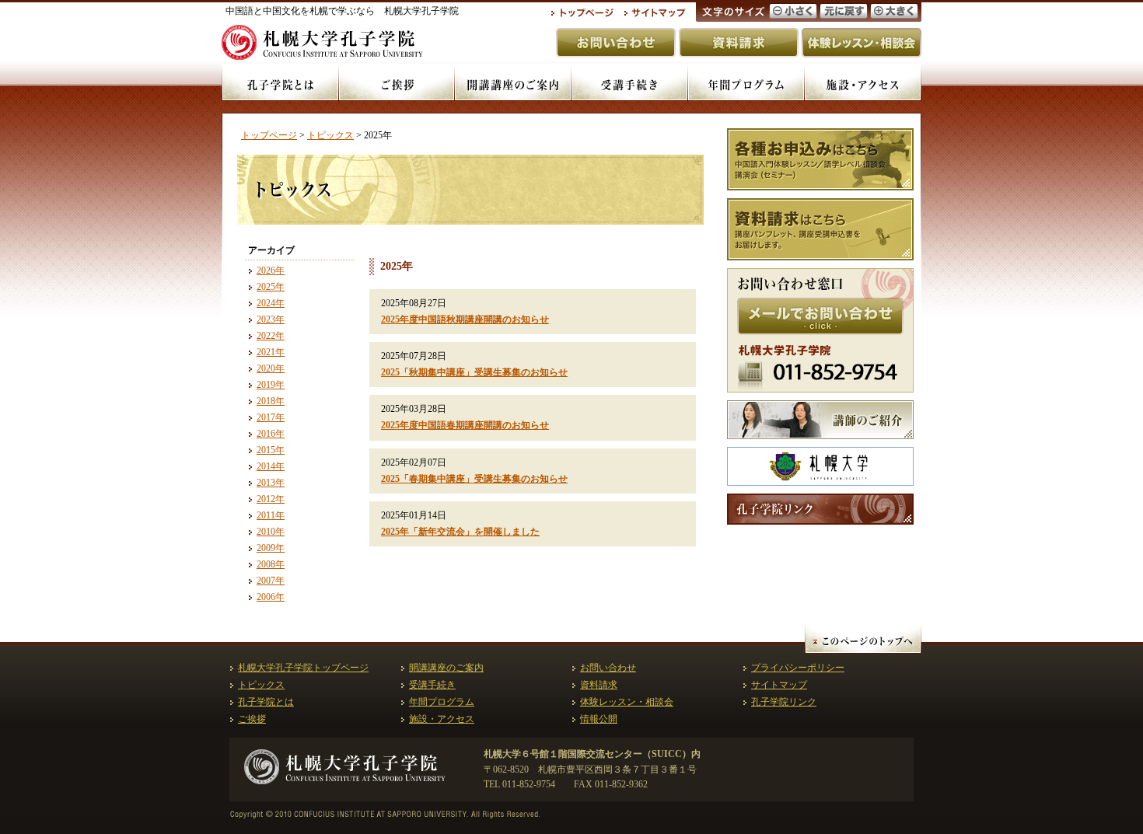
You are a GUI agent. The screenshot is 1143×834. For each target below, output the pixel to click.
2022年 (271, 335)
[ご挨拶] (396, 82)
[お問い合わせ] (616, 43)
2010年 (271, 531)
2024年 (271, 303)
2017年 (271, 417)
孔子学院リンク (783, 701)
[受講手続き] (630, 82)
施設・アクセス (441, 719)
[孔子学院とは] (280, 82)
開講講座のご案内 (446, 667)
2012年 (271, 499)
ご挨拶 (252, 719)
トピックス (330, 135)
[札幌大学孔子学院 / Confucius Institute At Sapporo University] (344, 778)
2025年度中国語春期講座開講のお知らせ (465, 425)
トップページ (269, 135)
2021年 (271, 352)
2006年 (271, 596)
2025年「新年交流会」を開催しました (460, 531)
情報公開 (598, 719)
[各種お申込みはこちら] (820, 159)
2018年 (271, 401)
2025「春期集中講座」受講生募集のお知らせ (474, 478)
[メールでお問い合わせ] (820, 316)
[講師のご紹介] (820, 419)
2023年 (271, 319)
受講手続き (432, 684)
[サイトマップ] (655, 13)
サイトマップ (779, 684)
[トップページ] (582, 13)
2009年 (271, 548)
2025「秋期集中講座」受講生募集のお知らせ (474, 372)
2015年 (271, 450)
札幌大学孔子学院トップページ (303, 667)
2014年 (271, 466)
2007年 (271, 580)
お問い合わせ (608, 667)
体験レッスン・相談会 (626, 701)
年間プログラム (441, 701)
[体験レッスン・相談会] (861, 43)
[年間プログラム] (746, 82)
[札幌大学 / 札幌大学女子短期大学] (820, 466)
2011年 (271, 515)
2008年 (271, 564)
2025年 (271, 286)
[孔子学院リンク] (820, 509)
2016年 (271, 433)
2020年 (271, 368)
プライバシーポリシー (797, 667)
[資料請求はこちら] (820, 229)
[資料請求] (739, 43)
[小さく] (793, 11)
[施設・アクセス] (863, 82)
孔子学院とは (266, 701)
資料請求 (598, 684)
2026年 (271, 270)
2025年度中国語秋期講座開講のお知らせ (465, 319)
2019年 (271, 384)
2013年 (271, 482)
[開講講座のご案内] (513, 82)
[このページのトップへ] (863, 638)
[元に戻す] (844, 11)
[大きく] (894, 11)
